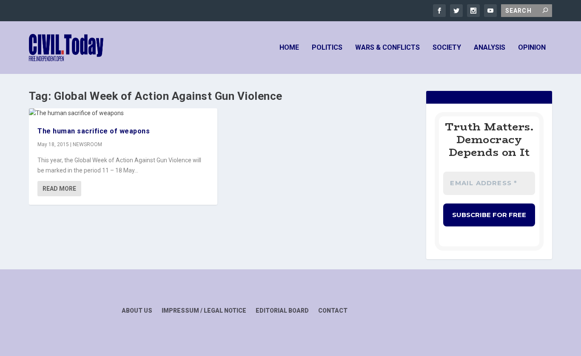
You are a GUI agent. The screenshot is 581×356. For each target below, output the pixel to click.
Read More (59, 188)
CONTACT (332, 311)
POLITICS (327, 47)
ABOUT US (137, 311)
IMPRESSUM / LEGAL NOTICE (204, 311)
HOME (289, 47)
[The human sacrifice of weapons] (123, 113)
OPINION (532, 47)
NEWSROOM (87, 144)
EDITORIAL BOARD (282, 311)
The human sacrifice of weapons (93, 131)
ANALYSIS (489, 47)
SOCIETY (447, 47)
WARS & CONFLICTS (387, 47)
